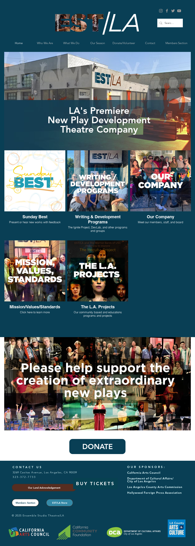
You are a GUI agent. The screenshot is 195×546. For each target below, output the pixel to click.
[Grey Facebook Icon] (167, 10)
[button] (71, 43)
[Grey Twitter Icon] (173, 10)
